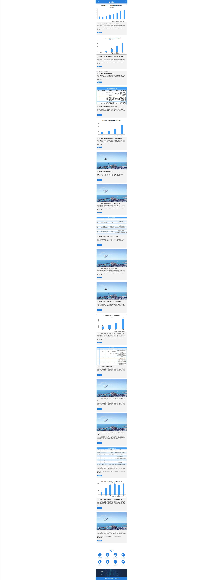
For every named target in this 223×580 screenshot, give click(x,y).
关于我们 (116, 572)
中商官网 (111, 572)
